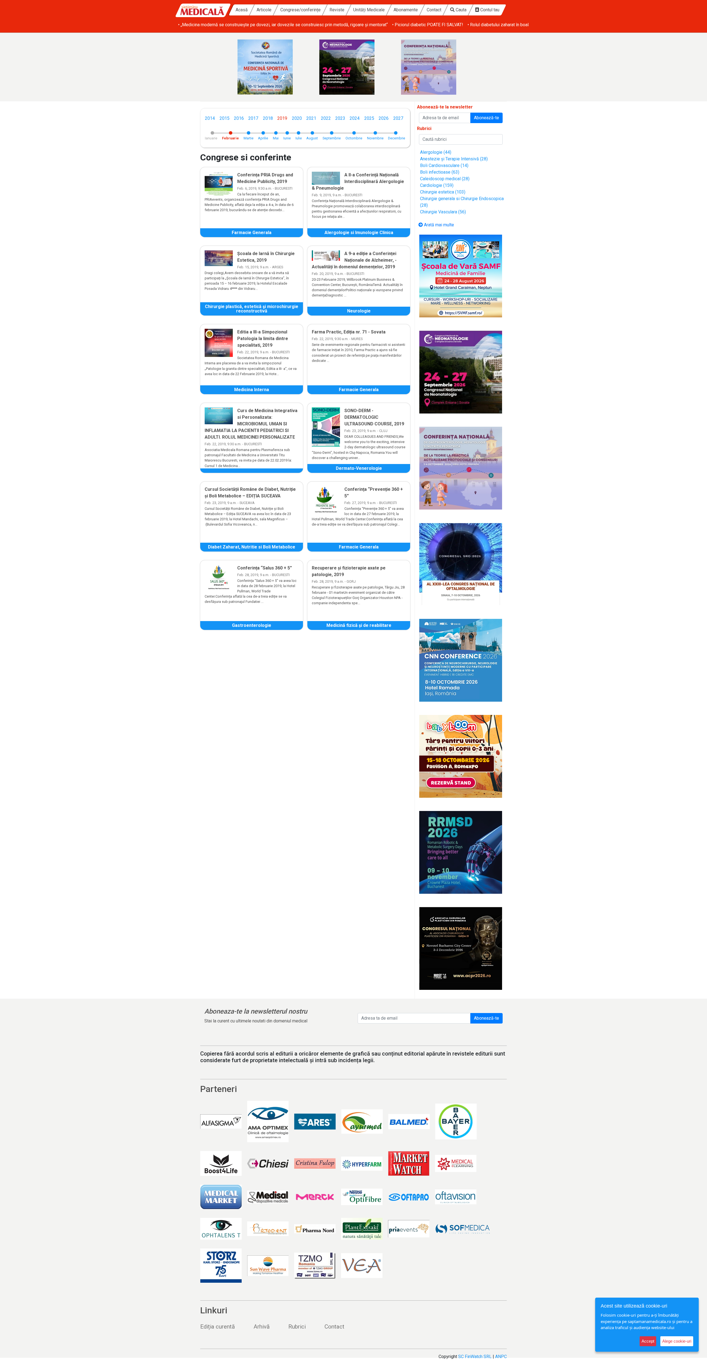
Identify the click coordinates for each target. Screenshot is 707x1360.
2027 (398, 118)
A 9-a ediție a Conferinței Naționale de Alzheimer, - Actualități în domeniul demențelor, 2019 (354, 260)
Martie (249, 138)
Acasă (242, 9)
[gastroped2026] (435, 67)
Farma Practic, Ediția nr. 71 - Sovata (349, 332)
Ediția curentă (217, 1326)
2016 (239, 118)
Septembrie (332, 138)
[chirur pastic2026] (461, 948)
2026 (384, 118)
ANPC (501, 1356)
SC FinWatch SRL (475, 1356)
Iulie (299, 138)
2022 (326, 118)
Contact (434, 9)
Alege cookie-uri (676, 1341)
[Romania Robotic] (461, 852)
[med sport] (271, 67)
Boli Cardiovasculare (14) (444, 165)
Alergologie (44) (435, 152)
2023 (340, 118)
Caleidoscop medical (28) (444, 178)
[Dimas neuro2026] (461, 660)
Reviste (336, 9)
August (312, 138)
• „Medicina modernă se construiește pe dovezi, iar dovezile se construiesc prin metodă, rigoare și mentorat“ (283, 24)
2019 (282, 118)
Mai (276, 138)
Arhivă (262, 1326)
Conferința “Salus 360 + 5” (264, 568)
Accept (648, 1341)
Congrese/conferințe (300, 9)
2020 (297, 118)
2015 (224, 118)
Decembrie (396, 138)
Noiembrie (375, 138)
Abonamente (406, 9)
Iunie (287, 138)
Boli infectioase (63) (439, 172)
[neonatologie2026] (353, 67)
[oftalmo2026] (461, 564)
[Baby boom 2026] (461, 756)
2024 (355, 118)
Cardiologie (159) (436, 185)
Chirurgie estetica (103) (442, 192)
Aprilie (263, 138)
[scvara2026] (461, 276)
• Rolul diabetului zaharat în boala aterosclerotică (514, 24)
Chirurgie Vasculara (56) (443, 211)
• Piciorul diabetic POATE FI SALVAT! (427, 24)
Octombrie (353, 138)
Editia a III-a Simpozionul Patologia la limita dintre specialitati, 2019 (262, 338)
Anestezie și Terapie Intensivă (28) (454, 158)
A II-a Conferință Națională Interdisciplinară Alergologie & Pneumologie (358, 181)
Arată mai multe (438, 224)
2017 (253, 118)
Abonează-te (486, 117)
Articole (264, 9)
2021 (311, 118)
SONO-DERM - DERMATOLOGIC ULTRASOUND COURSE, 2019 (374, 417)
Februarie (230, 138)
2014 (210, 118)
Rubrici (297, 1326)
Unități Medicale (369, 9)
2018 (268, 118)
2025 (369, 118)
